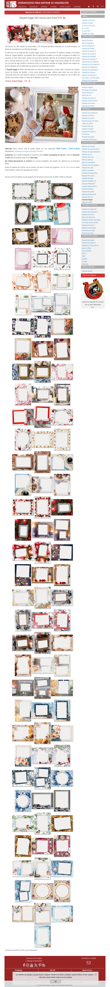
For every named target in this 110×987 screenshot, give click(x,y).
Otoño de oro (86, 95)
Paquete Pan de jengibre (90, 165)
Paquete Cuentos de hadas (91, 220)
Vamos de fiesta (87, 40)
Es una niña (86, 31)
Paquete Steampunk (89, 194)
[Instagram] (27, 965)
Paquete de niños (88, 33)
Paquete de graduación (90, 80)
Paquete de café (87, 168)
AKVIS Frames (61, 149)
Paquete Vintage (87, 178)
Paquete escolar (87, 23)
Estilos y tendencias (90, 142)
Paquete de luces (88, 157)
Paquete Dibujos (87, 189)
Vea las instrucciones (67, 167)
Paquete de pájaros (88, 131)
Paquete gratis (87, 271)
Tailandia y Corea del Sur (90, 245)
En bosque (85, 134)
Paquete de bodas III (89, 54)
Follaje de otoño (87, 123)
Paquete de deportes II (90, 212)
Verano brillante (87, 93)
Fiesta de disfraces (88, 217)
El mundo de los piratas (90, 222)
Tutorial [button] (53, 7)
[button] (10, 115)
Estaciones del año (89, 83)
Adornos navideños (88, 162)
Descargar (33, 7)
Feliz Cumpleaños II (88, 46)
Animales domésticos (89, 139)
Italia (83, 256)
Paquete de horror (88, 225)
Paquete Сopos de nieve (90, 121)
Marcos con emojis (88, 146)
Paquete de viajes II (88, 243)
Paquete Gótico (87, 202)
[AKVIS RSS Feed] (43, 965)
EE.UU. (84, 253)
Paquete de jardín (88, 118)
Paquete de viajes (88, 240)
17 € (60, 18)
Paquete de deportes (89, 209)
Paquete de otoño (88, 106)
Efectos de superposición (90, 149)
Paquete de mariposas (90, 113)
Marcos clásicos (87, 160)
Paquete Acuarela (88, 192)
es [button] (102, 6)
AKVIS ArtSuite (74, 149)
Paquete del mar (87, 126)
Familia (85, 16)
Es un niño (85, 28)
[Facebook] (24, 965)
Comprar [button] (44, 7)
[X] (36, 965)
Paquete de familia (88, 20)
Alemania (85, 264)
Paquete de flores (88, 115)
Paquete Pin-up (87, 197)
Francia (84, 261)
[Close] (96, 974)
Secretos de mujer (88, 230)
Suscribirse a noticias (88, 958)
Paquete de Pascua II (89, 75)
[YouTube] (31, 965)
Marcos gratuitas (89, 267)
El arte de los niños (88, 26)
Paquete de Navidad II (89, 59)
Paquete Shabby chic (89, 181)
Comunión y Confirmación (91, 78)
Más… (93, 307)
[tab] (93, 12)
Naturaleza (86, 109)
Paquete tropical (87, 129)
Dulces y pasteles (88, 170)
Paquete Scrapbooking (89, 173)
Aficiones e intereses (90, 205)
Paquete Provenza (88, 176)
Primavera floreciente (89, 90)
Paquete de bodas (88, 48)
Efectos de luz (87, 154)
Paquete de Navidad (89, 56)
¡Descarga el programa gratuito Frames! (28, 151)
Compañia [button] (77, 7)
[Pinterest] (40, 965)
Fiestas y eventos (89, 36)
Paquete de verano (88, 103)
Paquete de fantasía (89, 228)
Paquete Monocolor (88, 184)
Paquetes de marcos (89, 12)
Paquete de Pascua (88, 72)
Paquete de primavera (89, 101)
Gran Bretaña (86, 251)
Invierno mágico (87, 87)
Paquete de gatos (88, 137)
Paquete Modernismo (89, 186)
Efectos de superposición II (91, 152)
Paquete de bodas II (89, 51)
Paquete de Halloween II (90, 70)
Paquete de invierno (89, 98)
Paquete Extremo (88, 214)
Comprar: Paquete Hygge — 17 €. (16, 81)
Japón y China (86, 248)
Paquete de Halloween (89, 67)
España (84, 259)
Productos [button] (22, 7)
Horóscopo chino (87, 233)
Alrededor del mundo (90, 236)
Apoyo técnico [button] (65, 7)
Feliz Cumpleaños (88, 43)
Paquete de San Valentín (90, 62)
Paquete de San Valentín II (91, 64)
